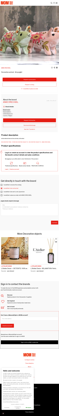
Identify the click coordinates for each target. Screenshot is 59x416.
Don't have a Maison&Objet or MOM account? (14, 315)
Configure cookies (29, 360)
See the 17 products (29, 129)
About (29, 366)
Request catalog (29, 84)
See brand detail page (29, 125)
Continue (54, 222)
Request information (29, 120)
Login (6, 169)
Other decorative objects (20, 142)
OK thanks (28, 407)
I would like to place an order (30, 88)
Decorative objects (35, 142)
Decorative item (6, 142)
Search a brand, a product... (51, 3)
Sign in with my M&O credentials (29, 342)
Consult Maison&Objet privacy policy (10, 401)
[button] (3, 413)
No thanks (6, 407)
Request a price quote (30, 79)
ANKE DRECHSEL (46, 142)
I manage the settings (17, 407)
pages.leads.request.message (10, 201)
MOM (7, 3)
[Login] (54, 3)
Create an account (14, 169)
